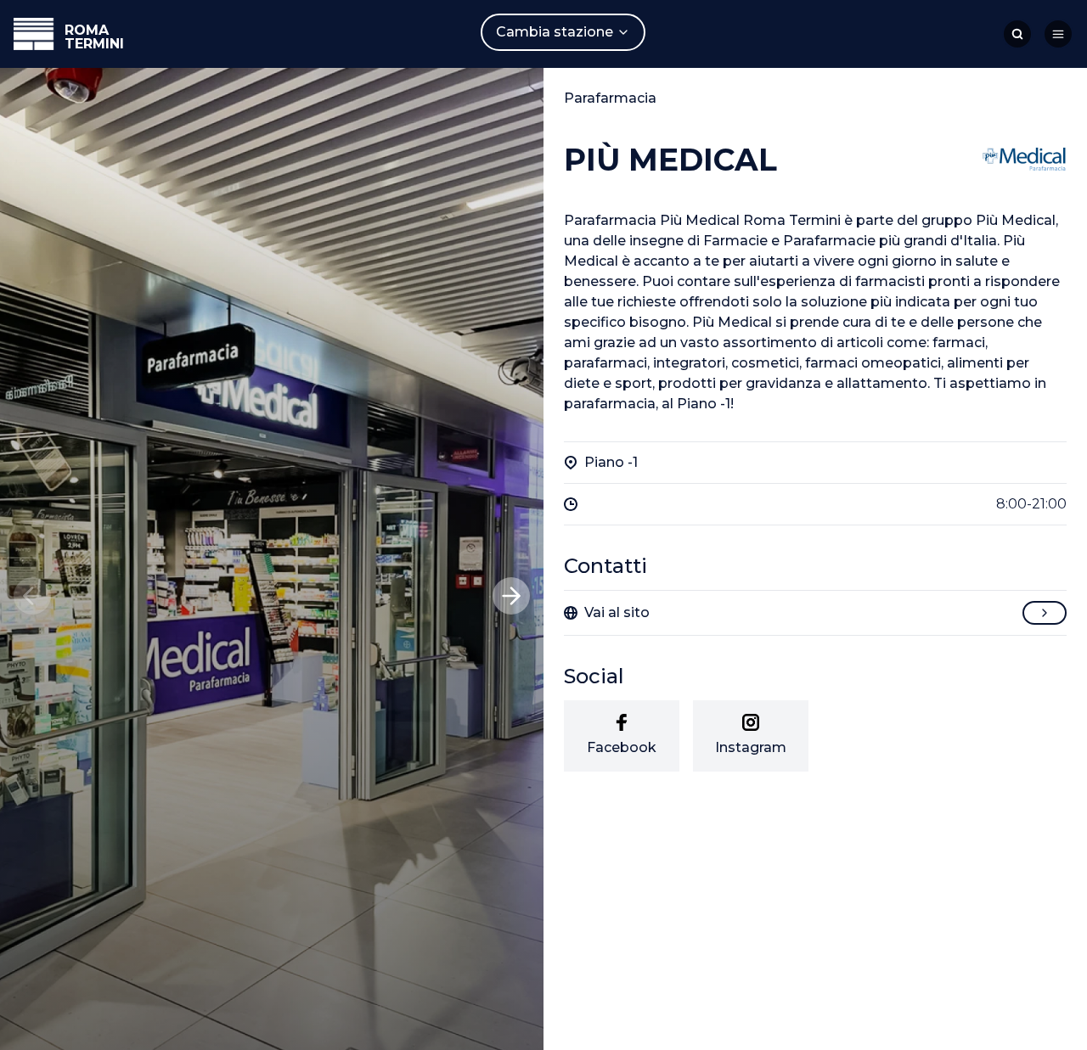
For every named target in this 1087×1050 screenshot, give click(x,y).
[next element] (511, 596)
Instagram (750, 747)
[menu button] (1058, 34)
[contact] (1044, 613)
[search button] (1017, 34)
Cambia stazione (554, 32)
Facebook (621, 747)
